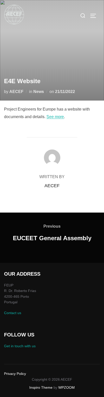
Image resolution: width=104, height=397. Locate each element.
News (38, 91)
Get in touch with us (20, 346)
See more (55, 117)
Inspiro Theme (41, 387)
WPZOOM (66, 387)
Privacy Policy (15, 374)
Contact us (12, 313)
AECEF (16, 91)
